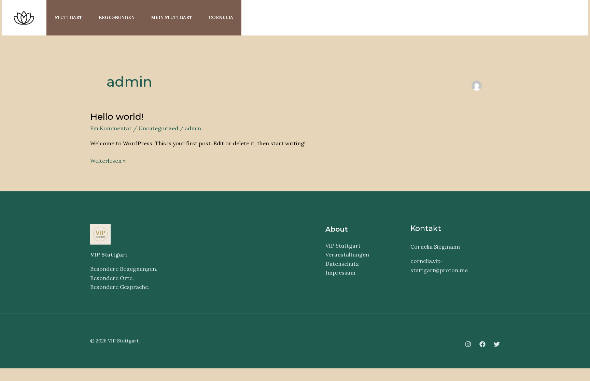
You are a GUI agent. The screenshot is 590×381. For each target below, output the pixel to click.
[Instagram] (537, 18)
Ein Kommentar (111, 128)
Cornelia (221, 17)
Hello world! (117, 116)
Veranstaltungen (347, 254)
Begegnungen (117, 17)
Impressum (340, 272)
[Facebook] (552, 18)
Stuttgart (68, 17)
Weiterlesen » (108, 160)
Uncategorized (158, 128)
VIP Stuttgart (343, 245)
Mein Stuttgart (171, 17)
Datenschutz (342, 263)
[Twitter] (567, 18)
